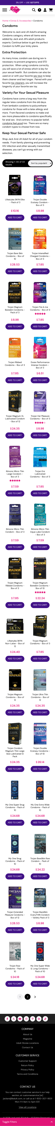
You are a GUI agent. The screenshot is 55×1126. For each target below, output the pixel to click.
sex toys (37, 75)
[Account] (45, 10)
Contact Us (27, 1047)
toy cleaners (17, 82)
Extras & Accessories (20, 20)
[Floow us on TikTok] (45, 1018)
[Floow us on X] (13, 1018)
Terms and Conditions (27, 1074)
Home (5, 20)
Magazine (27, 1038)
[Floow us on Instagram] (26, 1018)
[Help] (39, 10)
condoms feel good (12, 123)
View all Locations (27, 1107)
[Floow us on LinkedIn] (39, 1018)
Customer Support (27, 1061)
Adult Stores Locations (27, 1043)
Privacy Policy (27, 1069)
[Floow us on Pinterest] (32, 1018)
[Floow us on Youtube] (20, 1018)
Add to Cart (15, 217)
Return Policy (27, 1065)
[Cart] (51, 10)
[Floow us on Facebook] (7, 1018)
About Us (27, 1034)
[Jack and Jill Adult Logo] (15, 10)
